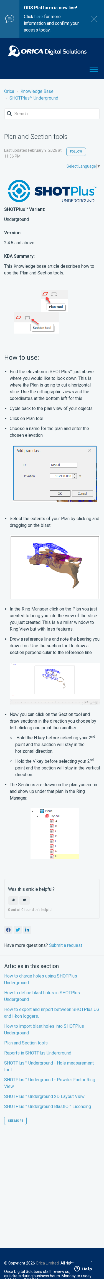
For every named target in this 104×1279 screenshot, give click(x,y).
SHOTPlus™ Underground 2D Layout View (44, 1096)
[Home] (47, 51)
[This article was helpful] (13, 900)
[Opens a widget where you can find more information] (83, 1269)
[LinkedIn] (27, 930)
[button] (93, 68)
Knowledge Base (37, 91)
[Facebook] (8, 930)
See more (15, 1121)
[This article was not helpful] (24, 900)
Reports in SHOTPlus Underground (37, 1053)
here (38, 16)
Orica (9, 91)
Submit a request (65, 945)
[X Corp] (18, 930)
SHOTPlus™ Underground (33, 98)
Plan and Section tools (26, 1043)
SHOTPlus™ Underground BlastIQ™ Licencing (47, 1106)
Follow (76, 151)
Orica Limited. (48, 1263)
